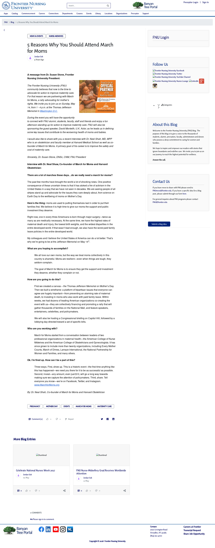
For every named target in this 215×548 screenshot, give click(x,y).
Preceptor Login (191, 2)
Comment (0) (37, 419)
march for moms (83, 406)
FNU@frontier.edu (160, 202)
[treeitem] (182, 106)
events (67, 406)
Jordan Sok (38, 56)
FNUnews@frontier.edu (162, 190)
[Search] (105, 5)
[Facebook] (107, 419)
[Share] (64, 490)
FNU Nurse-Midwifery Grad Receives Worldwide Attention (101, 472)
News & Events (36, 36)
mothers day (52, 406)
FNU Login (161, 37)
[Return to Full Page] (4, 30)
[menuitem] (6, 13)
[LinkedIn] (113, 419)
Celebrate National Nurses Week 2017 (35, 470)
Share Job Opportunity (194, 533)
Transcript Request (192, 530)
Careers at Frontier (192, 526)
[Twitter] (102, 419)
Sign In (205, 2)
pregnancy (35, 406)
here (184, 193)
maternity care (104, 406)
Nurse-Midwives (56, 36)
